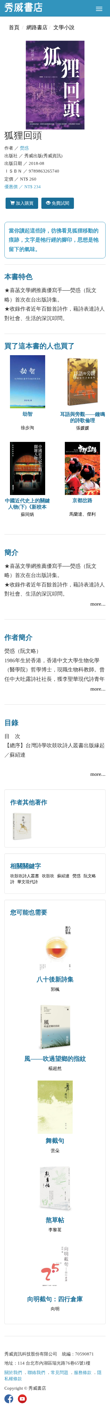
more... (98, 604)
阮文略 (90, 876)
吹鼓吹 (48, 876)
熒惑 (24, 148)
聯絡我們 (36, 1372)
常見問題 (59, 1372)
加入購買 (24, 203)
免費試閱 (59, 203)
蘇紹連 (63, 876)
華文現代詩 (27, 882)
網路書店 (37, 27)
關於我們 (13, 1372)
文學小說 (64, 27)
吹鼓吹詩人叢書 (24, 876)
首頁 (14, 27)
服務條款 (83, 1372)
